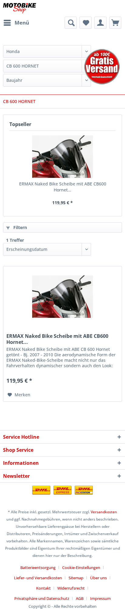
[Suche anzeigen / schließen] (71, 23)
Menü (22, 22)
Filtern (19, 227)
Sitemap (76, 578)
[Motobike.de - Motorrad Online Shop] (19, 8)
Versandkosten (104, 511)
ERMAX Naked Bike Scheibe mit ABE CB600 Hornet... (62, 187)
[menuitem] (16, 23)
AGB (79, 598)
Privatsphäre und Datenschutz (41, 598)
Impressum (100, 598)
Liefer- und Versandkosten (38, 578)
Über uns (98, 578)
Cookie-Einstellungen (81, 567)
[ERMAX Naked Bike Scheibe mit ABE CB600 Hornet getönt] (62, 156)
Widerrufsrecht (71, 588)
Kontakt (43, 588)
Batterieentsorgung (38, 567)
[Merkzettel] (85, 23)
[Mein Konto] (100, 23)
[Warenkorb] (115, 23)
